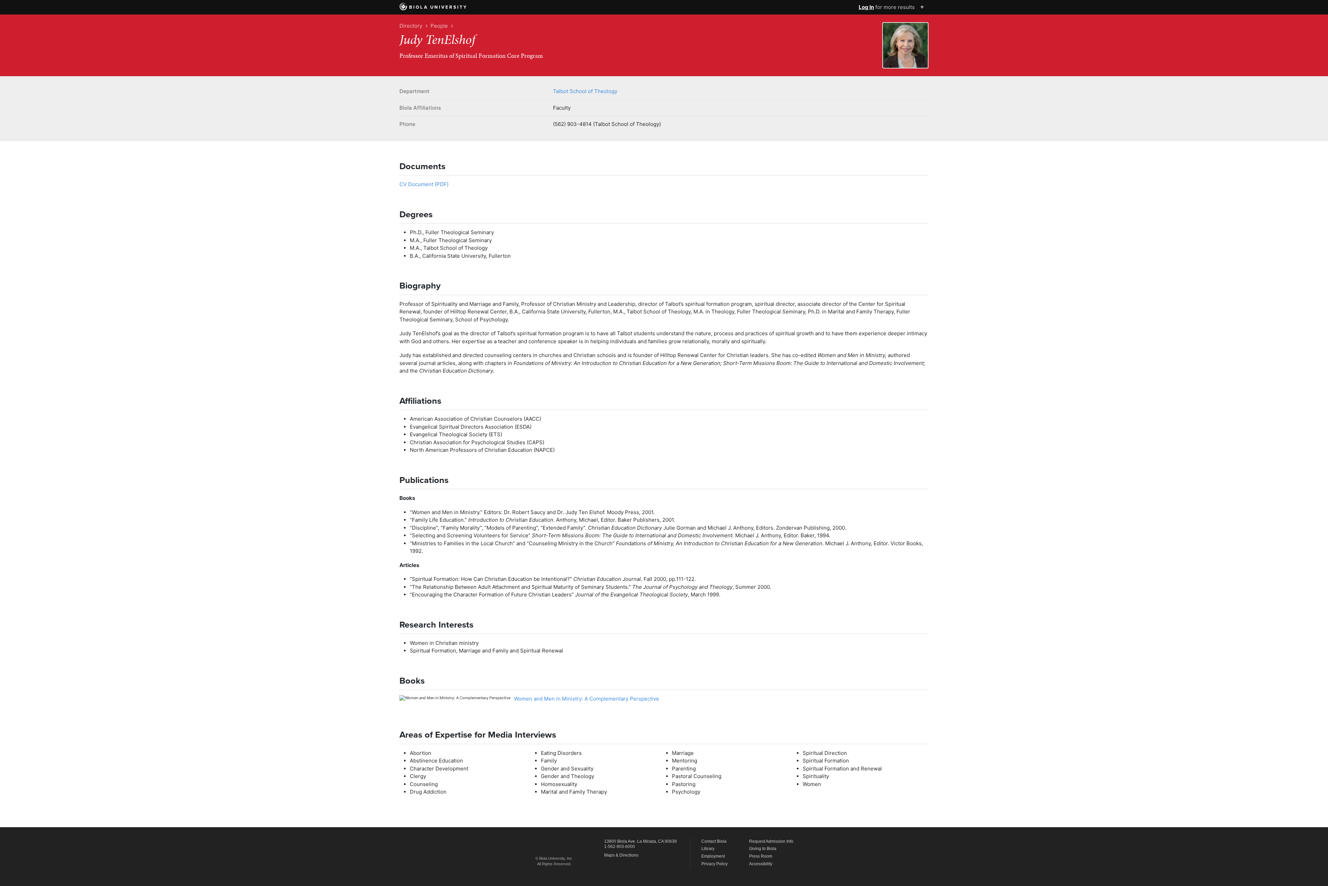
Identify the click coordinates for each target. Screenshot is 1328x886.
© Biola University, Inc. (554, 858)
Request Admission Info (771, 841)
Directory (410, 25)
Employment (713, 856)
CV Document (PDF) (424, 184)
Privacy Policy (714, 863)
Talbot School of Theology (585, 91)
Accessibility (760, 863)
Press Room (760, 856)
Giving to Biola (762, 848)
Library (707, 848)
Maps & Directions (621, 855)
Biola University (438, 7)
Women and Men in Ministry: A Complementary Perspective (586, 698)
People (439, 25)
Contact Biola (714, 841)
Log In (866, 7)
